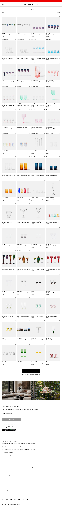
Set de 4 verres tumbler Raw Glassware (25, 339)
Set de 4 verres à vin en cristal (38, 58)
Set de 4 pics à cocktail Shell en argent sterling (42, 152)
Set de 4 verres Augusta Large (23, 199)
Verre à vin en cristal (36, 222)
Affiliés (32, 477)
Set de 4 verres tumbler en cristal (53, 58)
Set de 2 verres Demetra (51, 292)
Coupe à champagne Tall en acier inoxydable (41, 339)
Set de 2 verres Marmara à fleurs (24, 152)
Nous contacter (5, 467)
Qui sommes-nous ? (35, 465)
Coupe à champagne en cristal (24, 222)
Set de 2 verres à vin (21, 363)
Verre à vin (48, 105)
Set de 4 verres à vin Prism (52, 34)
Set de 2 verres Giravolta (37, 316)
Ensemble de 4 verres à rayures (53, 222)
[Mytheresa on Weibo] (23, 499)
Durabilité (33, 469)
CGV (3, 486)
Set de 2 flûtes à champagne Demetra (25, 316)
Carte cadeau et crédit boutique (9, 469)
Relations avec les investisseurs (38, 475)
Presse (32, 471)
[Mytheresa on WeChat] (28, 499)
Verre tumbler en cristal (7, 222)
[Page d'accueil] (31, 4)
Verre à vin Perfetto (50, 339)
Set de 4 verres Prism (36, 34)
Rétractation (4, 479)
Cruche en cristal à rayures (37, 81)
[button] (13, 16)
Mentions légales (5, 490)
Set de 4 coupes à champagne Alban (39, 199)
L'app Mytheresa (35, 467)
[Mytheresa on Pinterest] (11, 499)
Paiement (4, 471)
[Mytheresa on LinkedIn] (3, 499)
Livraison (4, 473)
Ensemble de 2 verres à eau (23, 105)
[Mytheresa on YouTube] (19, 499)
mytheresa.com (16, 504)
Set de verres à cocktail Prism (23, 269)
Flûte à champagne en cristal (53, 199)
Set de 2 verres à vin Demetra (38, 292)
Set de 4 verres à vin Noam (8, 128)
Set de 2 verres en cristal (7, 58)
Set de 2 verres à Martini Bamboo (9, 292)
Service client (5, 465)
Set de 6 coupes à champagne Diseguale (26, 34)
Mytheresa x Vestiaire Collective (9, 477)
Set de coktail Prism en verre (37, 269)
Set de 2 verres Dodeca (51, 152)
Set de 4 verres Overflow (7, 363)
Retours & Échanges (6, 475)
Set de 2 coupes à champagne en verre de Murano (43, 363)
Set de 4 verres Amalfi (7, 152)
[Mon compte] (57, 4)
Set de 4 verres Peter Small (8, 105)
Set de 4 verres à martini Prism (9, 81)
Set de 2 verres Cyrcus (51, 363)
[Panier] (59, 4)
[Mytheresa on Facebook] (7, 499)
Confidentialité (5, 488)
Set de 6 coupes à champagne (9, 34)
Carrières (33, 473)
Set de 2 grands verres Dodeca (9, 175)
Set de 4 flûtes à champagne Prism (24, 81)
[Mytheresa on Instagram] (15, 499)
